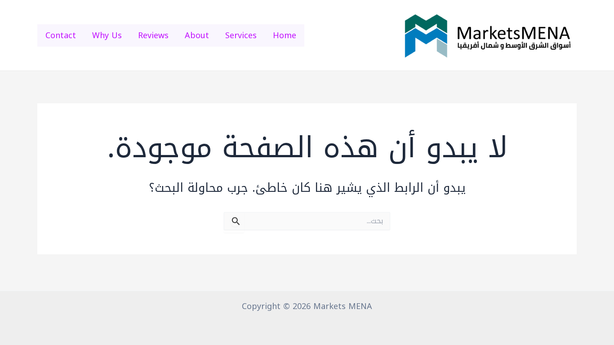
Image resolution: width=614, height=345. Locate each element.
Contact (60, 35)
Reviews (153, 35)
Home (284, 35)
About (197, 35)
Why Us (107, 35)
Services (241, 35)
